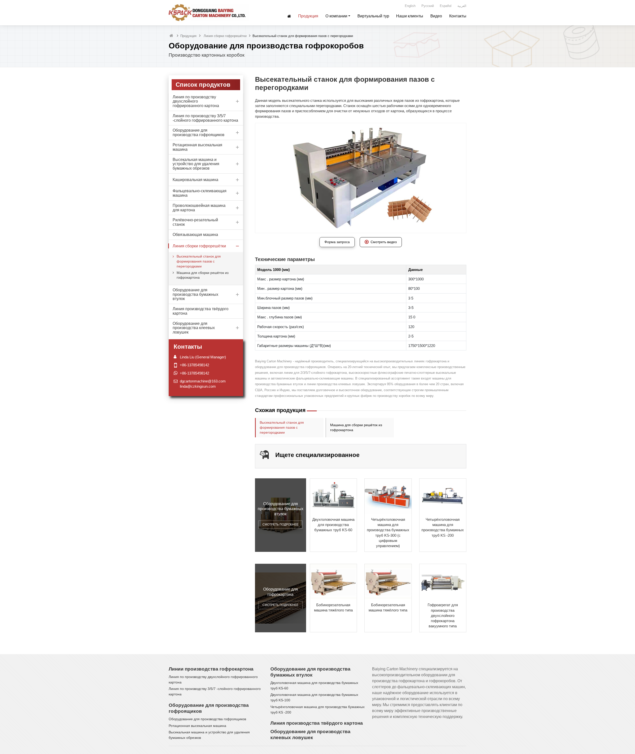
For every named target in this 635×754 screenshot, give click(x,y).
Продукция (308, 16)
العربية (461, 5)
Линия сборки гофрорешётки (225, 36)
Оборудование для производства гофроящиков (209, 708)
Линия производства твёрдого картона (316, 723)
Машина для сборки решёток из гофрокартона (356, 427)
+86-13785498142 (194, 365)
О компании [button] (336, 16)
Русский (427, 5)
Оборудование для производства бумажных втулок (310, 672)
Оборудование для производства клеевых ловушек (310, 734)
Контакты (457, 16)
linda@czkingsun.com (198, 386)
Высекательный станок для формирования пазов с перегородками (282, 427)
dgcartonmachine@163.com (203, 381)
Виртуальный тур (373, 16)
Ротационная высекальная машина (197, 726)
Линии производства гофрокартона (211, 669)
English (410, 5)
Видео (436, 16)
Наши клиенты (409, 16)
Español (445, 5)
